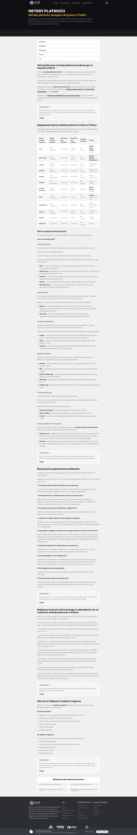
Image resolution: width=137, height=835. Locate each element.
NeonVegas (96, 813)
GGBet (95, 808)
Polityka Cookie (66, 813)
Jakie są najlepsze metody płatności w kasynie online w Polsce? (52, 790)
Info (63, 805)
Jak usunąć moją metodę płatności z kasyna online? (82, 784)
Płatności (64, 808)
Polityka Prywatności (68, 815)
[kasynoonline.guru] (35, 3)
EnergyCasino (93, 160)
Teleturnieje (81, 813)
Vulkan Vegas (97, 805)
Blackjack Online (82, 818)
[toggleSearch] (106, 3)
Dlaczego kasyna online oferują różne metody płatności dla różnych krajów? (84, 790)
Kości (79, 810)
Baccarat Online (82, 808)
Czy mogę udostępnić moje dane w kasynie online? (51, 784)
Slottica (91, 156)
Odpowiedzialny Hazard (69, 810)
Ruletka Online (82, 815)
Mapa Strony (65, 818)
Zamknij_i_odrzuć (89, 831)
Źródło (42, 118)
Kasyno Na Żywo (82, 805)
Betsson (91, 158)
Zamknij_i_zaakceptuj (102, 831)
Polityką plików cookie (70, 832)
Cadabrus (96, 810)
